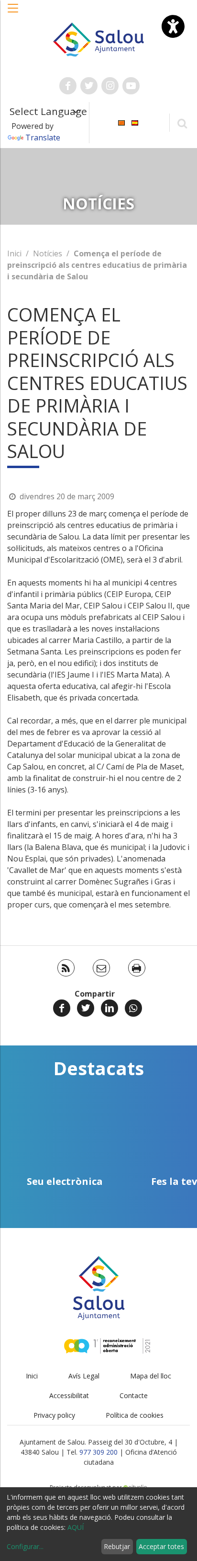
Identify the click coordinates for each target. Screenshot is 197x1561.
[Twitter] (85, 1008)
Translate (42, 137)
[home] (98, 39)
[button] (13, 13)
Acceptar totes (161, 1546)
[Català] (121, 121)
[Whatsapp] (133, 1008)
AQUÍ (75, 1527)
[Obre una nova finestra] (68, 85)
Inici (14, 253)
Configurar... (25, 1546)
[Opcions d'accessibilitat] (173, 26)
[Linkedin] (109, 1008)
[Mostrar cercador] (182, 123)
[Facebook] (61, 1008)
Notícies (47, 253)
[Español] (134, 121)
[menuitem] (121, 122)
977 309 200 (98, 1452)
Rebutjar (117, 1546)
